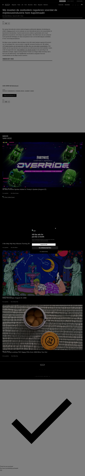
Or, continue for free (44, 251)
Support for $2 (43, 244)
